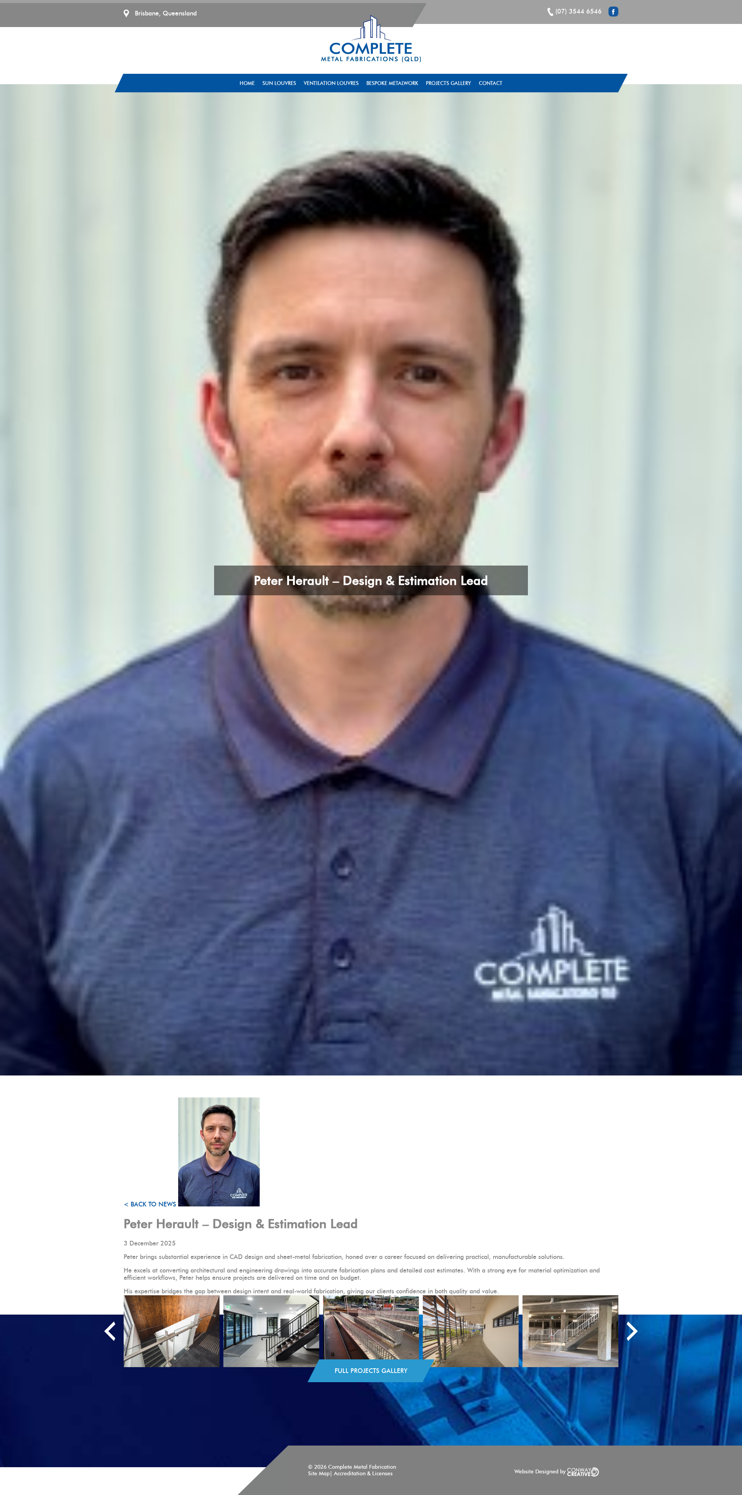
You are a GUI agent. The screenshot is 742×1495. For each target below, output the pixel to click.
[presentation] (110, 1331)
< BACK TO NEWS (151, 1204)
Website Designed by (540, 1471)
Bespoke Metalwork (392, 83)
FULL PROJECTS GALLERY (371, 1370)
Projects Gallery (448, 83)
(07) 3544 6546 (578, 11)
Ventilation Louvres (331, 83)
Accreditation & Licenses (363, 1473)
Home (247, 83)
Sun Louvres (279, 83)
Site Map (319, 1473)
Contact (490, 83)
